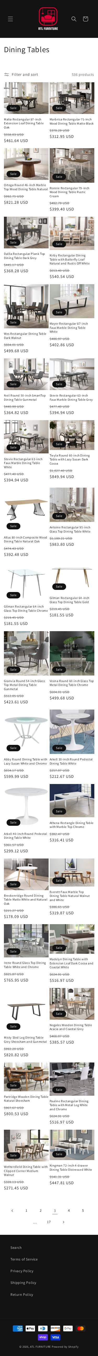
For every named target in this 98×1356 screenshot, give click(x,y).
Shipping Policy (23, 1282)
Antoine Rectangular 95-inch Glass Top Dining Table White (70, 529)
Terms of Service (24, 1259)
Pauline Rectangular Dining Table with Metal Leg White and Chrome (69, 1105)
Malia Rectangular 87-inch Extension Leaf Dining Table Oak (24, 123)
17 (49, 1221)
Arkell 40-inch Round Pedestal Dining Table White (25, 836)
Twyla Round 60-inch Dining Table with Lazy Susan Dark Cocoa (70, 459)
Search (16, 1247)
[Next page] (63, 1222)
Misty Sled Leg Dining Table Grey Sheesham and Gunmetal (25, 1039)
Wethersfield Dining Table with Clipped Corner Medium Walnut (26, 1171)
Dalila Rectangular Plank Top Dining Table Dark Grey (24, 256)
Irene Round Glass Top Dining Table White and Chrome (25, 965)
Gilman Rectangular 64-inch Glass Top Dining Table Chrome (26, 608)
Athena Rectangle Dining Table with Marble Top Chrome (72, 825)
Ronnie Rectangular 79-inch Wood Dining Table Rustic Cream (70, 192)
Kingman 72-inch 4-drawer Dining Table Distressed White (71, 1167)
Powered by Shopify (65, 1346)
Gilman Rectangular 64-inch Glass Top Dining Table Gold (70, 600)
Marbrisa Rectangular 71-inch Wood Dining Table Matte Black (72, 121)
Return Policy (21, 1294)
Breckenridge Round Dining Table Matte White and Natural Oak (25, 899)
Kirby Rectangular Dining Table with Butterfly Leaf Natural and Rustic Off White (70, 259)
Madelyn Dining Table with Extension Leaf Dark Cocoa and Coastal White (72, 963)
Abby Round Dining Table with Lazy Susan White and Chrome (25, 761)
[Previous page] (12, 1210)
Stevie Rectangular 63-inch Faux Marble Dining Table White (23, 463)
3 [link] (55, 1210)
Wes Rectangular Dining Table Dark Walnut (25, 336)
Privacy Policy (21, 1271)
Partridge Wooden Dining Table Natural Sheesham (26, 1099)
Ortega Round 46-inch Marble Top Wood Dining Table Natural (26, 187)
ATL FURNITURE (40, 1346)
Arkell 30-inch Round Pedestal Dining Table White (71, 761)
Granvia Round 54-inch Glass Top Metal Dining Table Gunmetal (24, 685)
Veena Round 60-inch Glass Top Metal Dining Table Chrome (72, 683)
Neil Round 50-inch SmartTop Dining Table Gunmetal (25, 397)
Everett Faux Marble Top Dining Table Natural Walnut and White (70, 896)
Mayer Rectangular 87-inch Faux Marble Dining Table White (69, 327)
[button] (10, 19)
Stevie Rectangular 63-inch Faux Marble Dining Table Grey (71, 397)
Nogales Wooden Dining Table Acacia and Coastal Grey (71, 1027)
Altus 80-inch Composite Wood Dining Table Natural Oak (25, 539)
